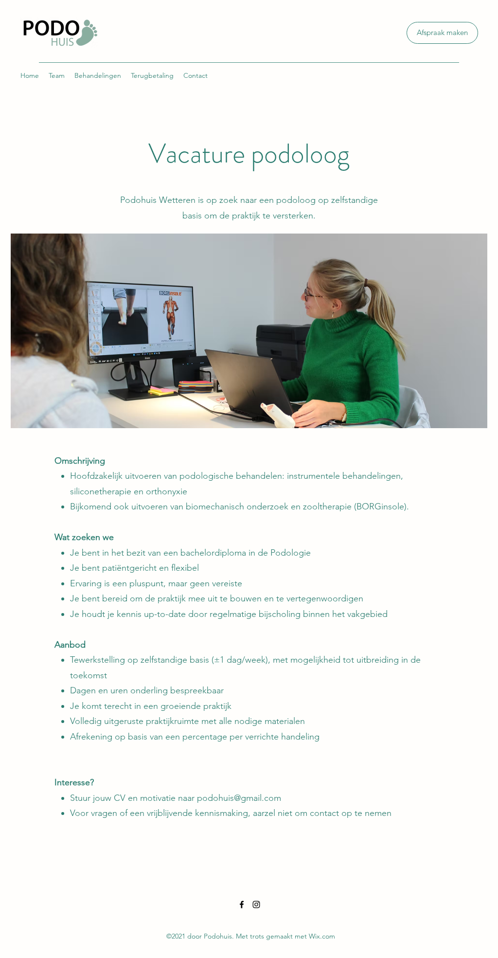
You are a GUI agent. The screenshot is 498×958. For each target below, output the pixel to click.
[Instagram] (256, 904)
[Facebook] (242, 904)
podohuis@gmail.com (239, 798)
